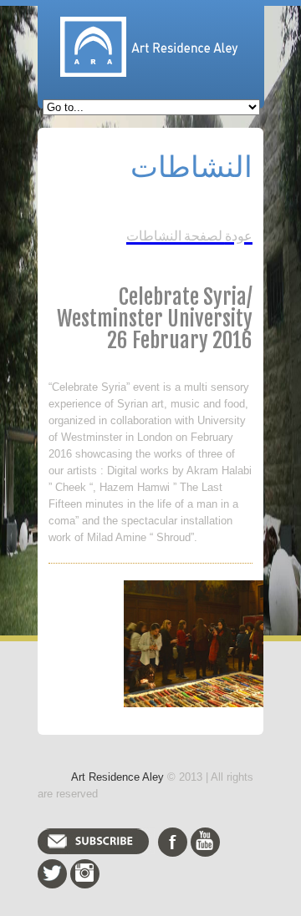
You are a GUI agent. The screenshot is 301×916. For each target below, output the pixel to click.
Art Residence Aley (117, 777)
